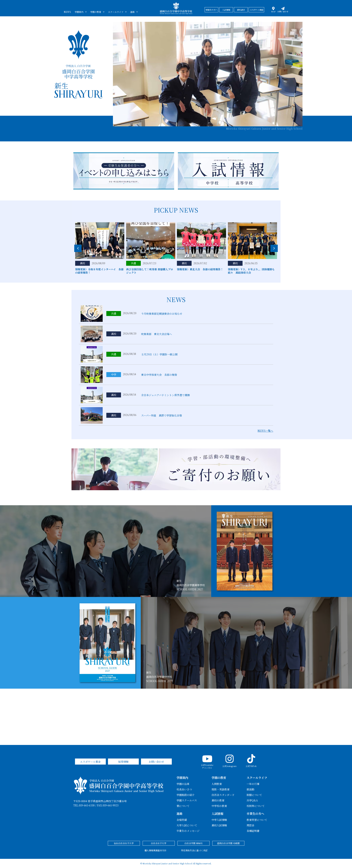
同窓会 (250, 825)
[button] (274, 248)
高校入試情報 (219, 825)
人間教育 (217, 784)
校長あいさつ (184, 789)
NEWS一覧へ (265, 430)
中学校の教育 (219, 806)
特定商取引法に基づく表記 (194, 850)
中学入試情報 (219, 820)
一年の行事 (253, 784)
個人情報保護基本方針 (155, 850)
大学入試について (187, 825)
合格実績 (182, 820)
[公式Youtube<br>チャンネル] (207, 758)
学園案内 (79, 11)
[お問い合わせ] (283, 8)
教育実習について (257, 820)
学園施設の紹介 (186, 795)
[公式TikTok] (251, 758)
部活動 (250, 789)
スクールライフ (115, 11)
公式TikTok (251, 766)
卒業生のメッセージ (188, 831)
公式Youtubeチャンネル (207, 766)
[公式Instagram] (229, 758)
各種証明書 (253, 831)
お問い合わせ (282, 11)
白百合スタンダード (223, 795)
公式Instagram (229, 766)
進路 (132, 11)
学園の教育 (95, 11)
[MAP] (273, 8)
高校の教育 (218, 800)
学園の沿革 (183, 784)
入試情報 (217, 814)
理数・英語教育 (221, 789)
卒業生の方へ (255, 814)
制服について (254, 795)
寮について (183, 806)
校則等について (256, 806)
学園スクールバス (187, 800)
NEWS (67, 11)
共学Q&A (252, 800)
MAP (273, 11)
